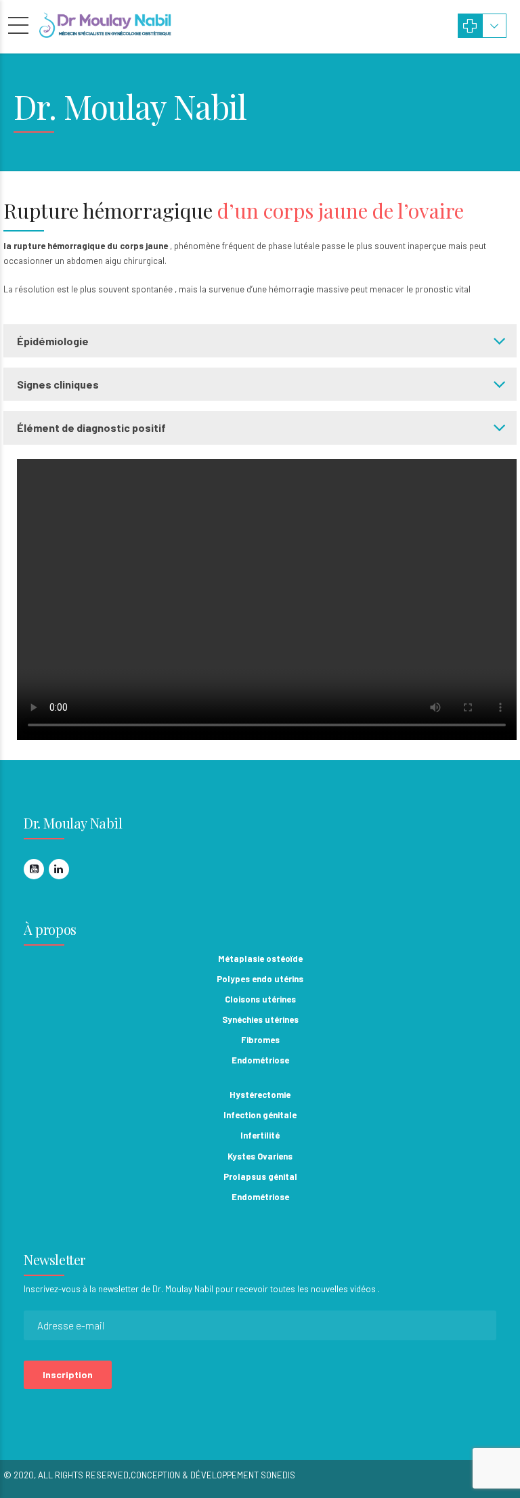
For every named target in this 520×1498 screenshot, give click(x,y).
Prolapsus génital (260, 1176)
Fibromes (260, 1039)
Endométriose (260, 1060)
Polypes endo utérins (260, 978)
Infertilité (260, 1135)
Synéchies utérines (260, 1019)
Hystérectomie (260, 1094)
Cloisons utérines (260, 999)
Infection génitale (260, 1114)
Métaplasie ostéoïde (260, 958)
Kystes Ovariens (260, 1156)
